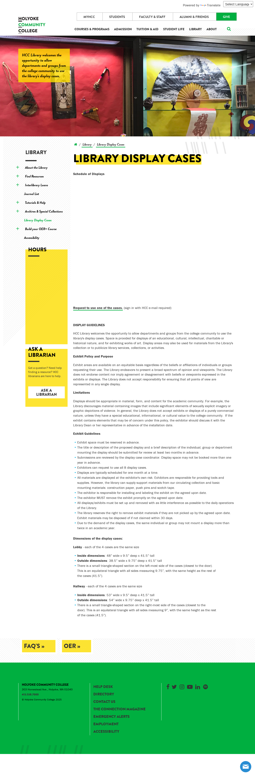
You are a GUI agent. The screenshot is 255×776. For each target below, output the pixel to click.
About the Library (36, 167)
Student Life (173, 29)
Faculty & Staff (152, 17)
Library (195, 29)
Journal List (31, 193)
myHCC (89, 17)
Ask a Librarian (46, 392)
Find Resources (34, 176)
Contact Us (104, 701)
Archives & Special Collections (44, 211)
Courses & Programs (91, 29)
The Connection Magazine (119, 709)
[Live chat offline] (245, 766)
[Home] (75, 144)
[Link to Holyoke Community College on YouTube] (190, 686)
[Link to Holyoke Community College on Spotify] (206, 686)
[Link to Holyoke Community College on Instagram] (182, 686)
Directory (103, 694)
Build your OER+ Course (41, 228)
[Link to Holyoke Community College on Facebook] (168, 686)
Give (226, 17)
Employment (106, 724)
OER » (72, 646)
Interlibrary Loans (36, 185)
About (211, 29)
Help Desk (103, 686)
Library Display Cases (38, 220)
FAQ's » (34, 646)
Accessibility (31, 237)
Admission (123, 29)
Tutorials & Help (35, 202)
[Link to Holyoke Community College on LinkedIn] (198, 686)
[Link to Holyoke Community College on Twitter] (174, 686)
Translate (213, 5)
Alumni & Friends (194, 17)
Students (117, 17)
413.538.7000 (30, 694)
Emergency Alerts (111, 716)
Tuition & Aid (147, 29)
